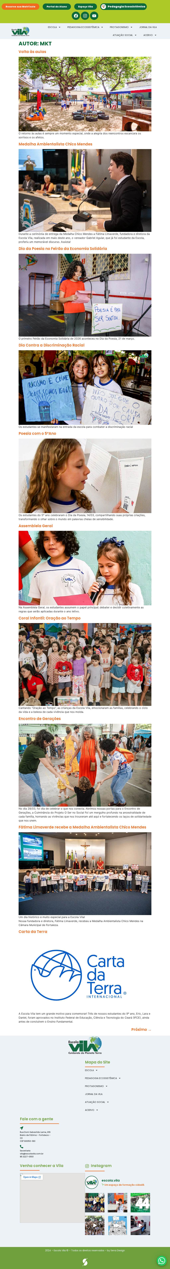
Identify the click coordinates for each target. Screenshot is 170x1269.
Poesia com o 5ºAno (37, 433)
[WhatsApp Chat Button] (162, 1261)
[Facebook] (76, 16)
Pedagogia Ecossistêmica (83, 27)
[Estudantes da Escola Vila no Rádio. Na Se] (140, 1225)
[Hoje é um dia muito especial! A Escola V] (94, 1225)
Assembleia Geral (36, 526)
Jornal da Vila (148, 27)
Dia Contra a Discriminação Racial (52, 345)
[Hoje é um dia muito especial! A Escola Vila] (140, 1202)
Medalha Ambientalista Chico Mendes (55, 144)
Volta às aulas (32, 51)
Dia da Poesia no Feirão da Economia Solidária (63, 248)
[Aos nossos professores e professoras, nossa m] (117, 1225)
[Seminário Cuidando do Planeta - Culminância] (117, 1202)
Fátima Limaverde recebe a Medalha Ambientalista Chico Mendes (82, 827)
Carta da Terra (33, 931)
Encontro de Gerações (40, 718)
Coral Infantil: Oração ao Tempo (50, 618)
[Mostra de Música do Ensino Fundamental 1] (94, 1202)
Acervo (148, 35)
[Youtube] (94, 16)
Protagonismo (119, 27)
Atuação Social (123, 35)
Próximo (141, 1029)
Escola (52, 27)
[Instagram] (85, 16)
